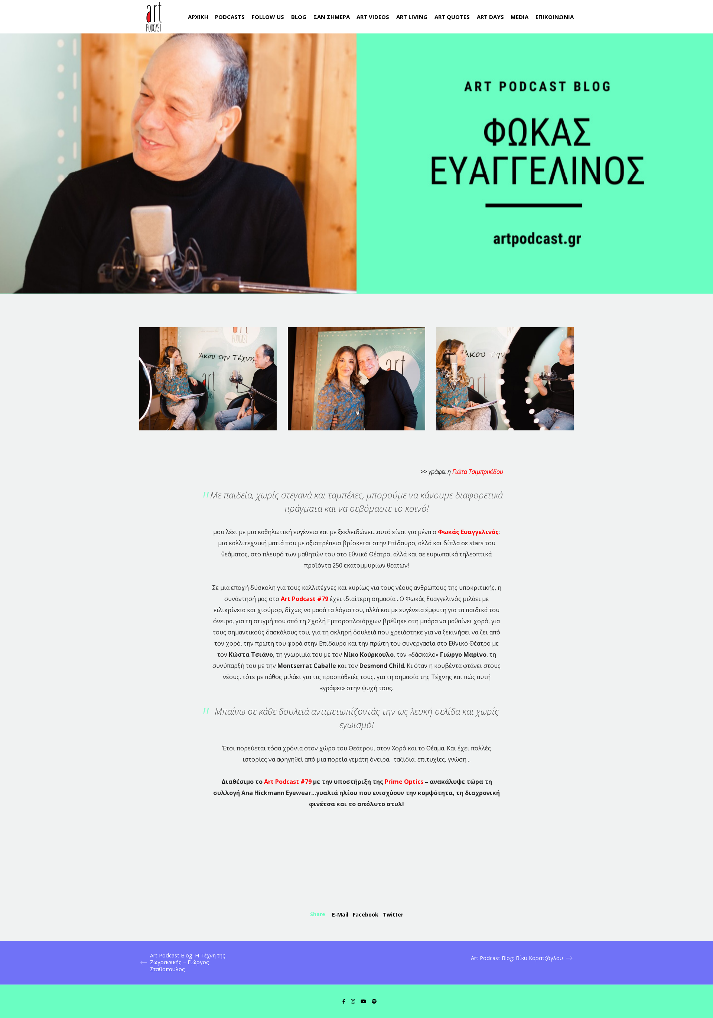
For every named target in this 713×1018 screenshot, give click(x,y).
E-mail (340, 914)
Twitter (393, 914)
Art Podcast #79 (288, 782)
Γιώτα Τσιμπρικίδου (477, 472)
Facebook (365, 914)
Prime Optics (404, 782)
